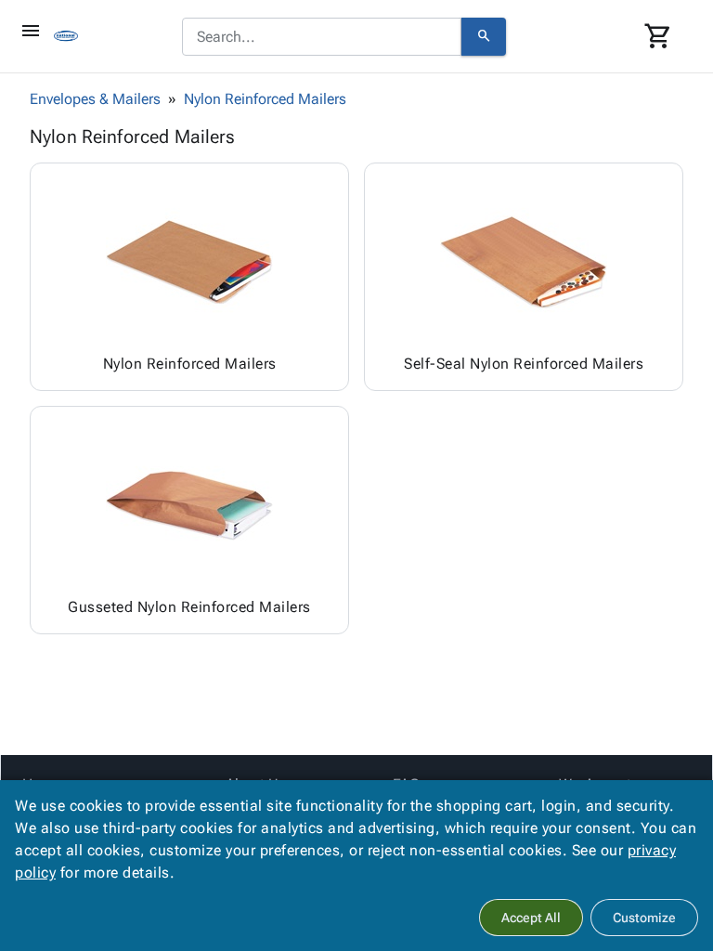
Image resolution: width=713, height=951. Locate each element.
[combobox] (321, 37)
